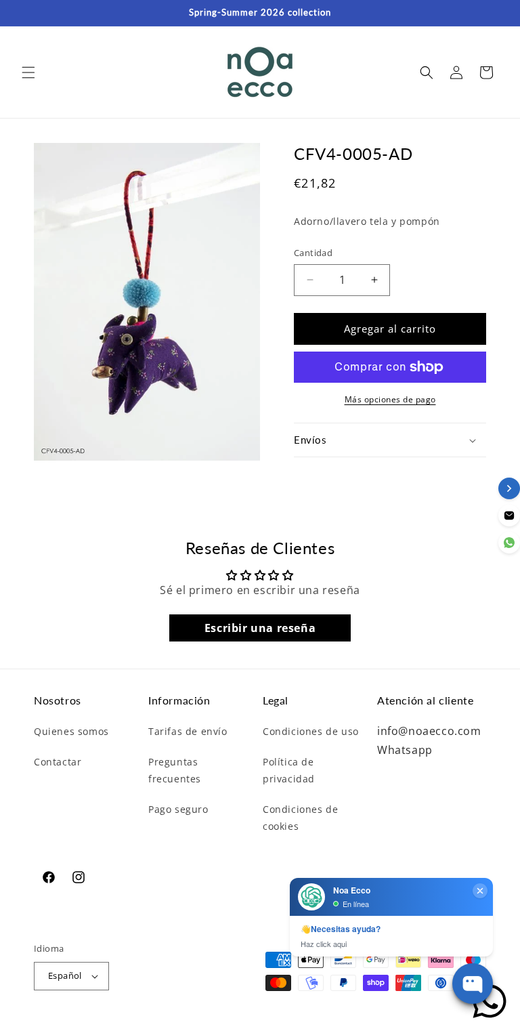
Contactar (57, 761)
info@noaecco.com (429, 730)
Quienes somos (71, 731)
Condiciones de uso (311, 731)
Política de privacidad (289, 770)
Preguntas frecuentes (174, 770)
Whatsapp (405, 749)
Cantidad (313, 253)
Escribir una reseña (260, 627)
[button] (28, 72)
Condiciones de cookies (300, 818)
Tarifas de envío (188, 731)
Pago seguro (178, 809)
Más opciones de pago (390, 399)
